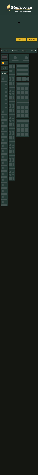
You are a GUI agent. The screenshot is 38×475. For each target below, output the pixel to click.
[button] (19, 23)
